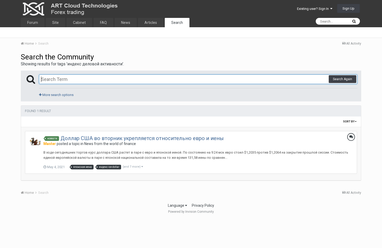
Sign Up (348, 8)
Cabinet (79, 22)
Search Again (342, 79)
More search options (58, 95)
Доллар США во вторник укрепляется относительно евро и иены (142, 138)
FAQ (103, 22)
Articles (150, 22)
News (125, 22)
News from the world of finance (110, 144)
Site (55, 22)
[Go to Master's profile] (35, 141)
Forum (32, 22)
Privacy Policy (203, 205)
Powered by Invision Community (191, 211)
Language (176, 205)
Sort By (349, 121)
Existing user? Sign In (313, 9)
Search (177, 22)
